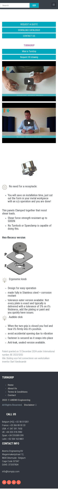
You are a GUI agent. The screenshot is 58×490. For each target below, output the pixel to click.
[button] (29, 81)
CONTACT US (29, 36)
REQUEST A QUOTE (29, 24)
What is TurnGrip (29, 51)
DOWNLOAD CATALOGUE (29, 30)
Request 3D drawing (29, 57)
